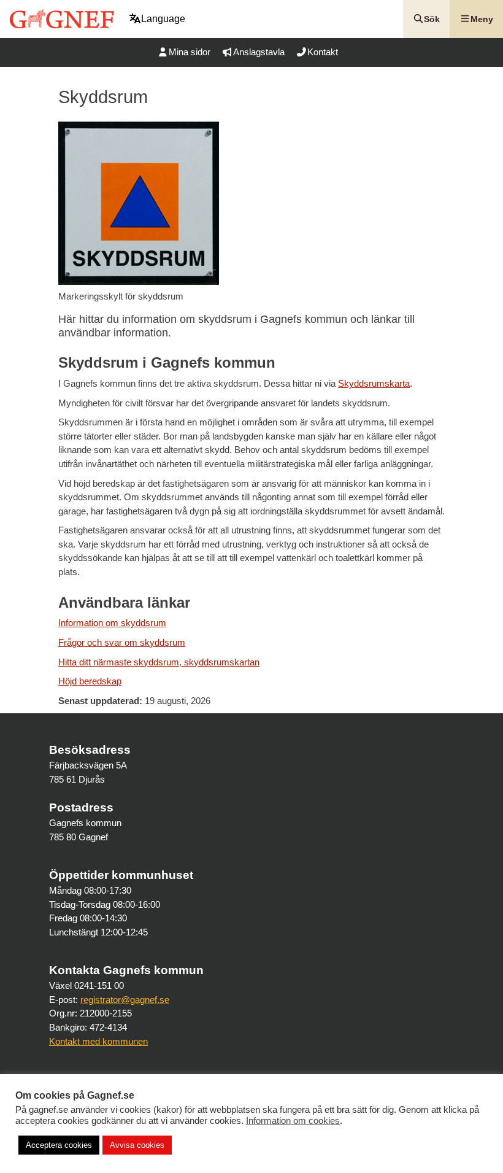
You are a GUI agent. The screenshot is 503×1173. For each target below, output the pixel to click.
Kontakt (322, 52)
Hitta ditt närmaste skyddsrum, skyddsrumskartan (158, 662)
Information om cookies (293, 1121)
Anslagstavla (259, 52)
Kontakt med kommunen (98, 1041)
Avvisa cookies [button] (137, 1145)
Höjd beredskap (89, 681)
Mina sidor (189, 52)
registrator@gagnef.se (124, 999)
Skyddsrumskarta (374, 383)
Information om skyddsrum (112, 622)
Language (163, 19)
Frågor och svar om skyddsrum (121, 642)
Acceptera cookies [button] (59, 1145)
